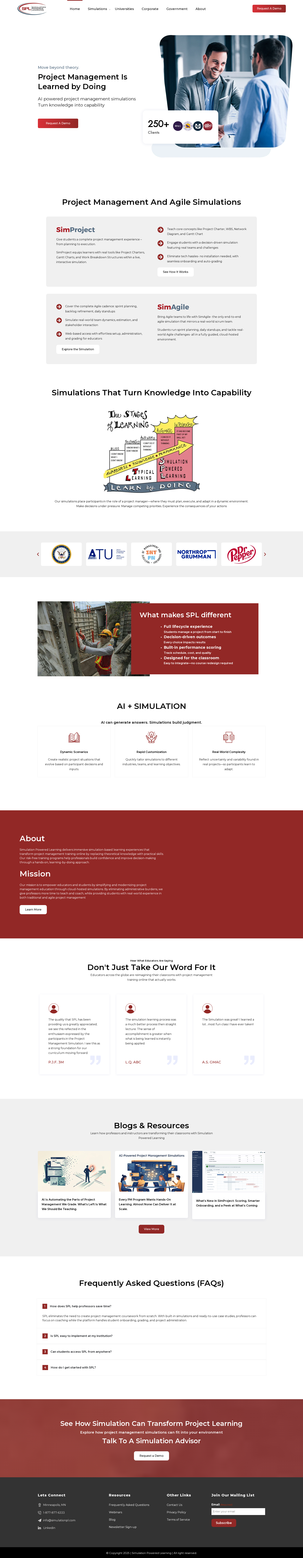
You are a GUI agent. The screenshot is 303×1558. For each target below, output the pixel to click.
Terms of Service (178, 1519)
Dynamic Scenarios (74, 752)
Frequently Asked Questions (129, 1505)
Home (75, 9)
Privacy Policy (176, 1512)
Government (177, 9)
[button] (38, 554)
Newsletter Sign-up (123, 1527)
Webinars (115, 1512)
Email (221, 1504)
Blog (112, 1519)
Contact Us (174, 1505)
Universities (124, 9)
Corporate (150, 9)
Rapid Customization (152, 752)
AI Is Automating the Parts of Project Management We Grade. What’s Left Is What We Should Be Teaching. (74, 1204)
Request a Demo (58, 123)
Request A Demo (269, 8)
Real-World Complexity (228, 752)
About (201, 9)
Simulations (97, 9)
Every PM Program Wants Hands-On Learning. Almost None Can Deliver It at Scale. (147, 1204)
